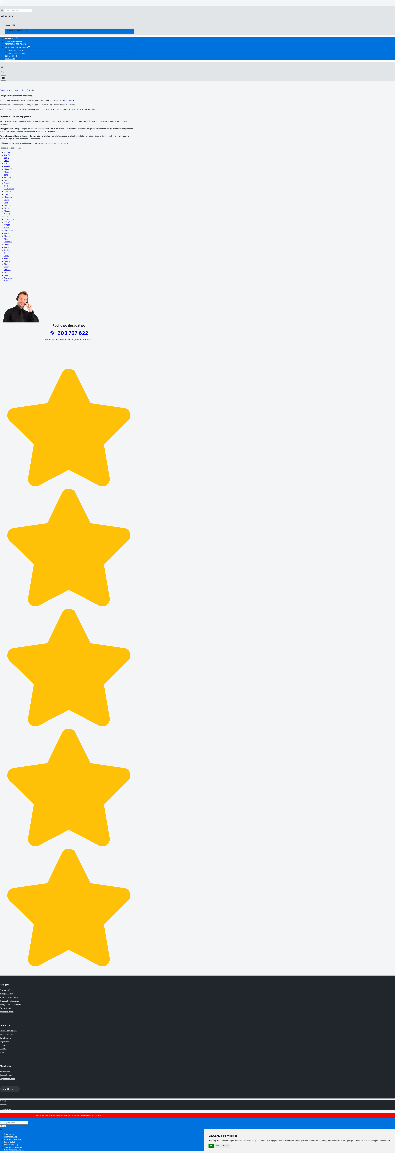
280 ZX (7, 158)
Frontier (7, 183)
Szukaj (3, 1126)
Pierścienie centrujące (16, 44)
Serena (7, 261)
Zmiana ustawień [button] (222, 1146)
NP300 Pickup (10, 219)
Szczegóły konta (6, 1075)
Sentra (7, 259)
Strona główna (6, 90)
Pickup (7, 236)
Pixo (6, 239)
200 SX (7, 155)
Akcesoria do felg (7, 1012)
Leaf (6, 203)
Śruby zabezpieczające (16, 50)
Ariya (6, 175)
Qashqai (7, 250)
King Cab (8, 197)
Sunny (6, 267)
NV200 (7, 222)
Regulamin (4, 1042)
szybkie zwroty (10, 1089)
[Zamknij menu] (0, 1119)
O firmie (3, 1049)
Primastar (8, 242)
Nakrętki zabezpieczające (17, 53)
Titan (6, 275)
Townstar (8, 278)
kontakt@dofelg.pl (89, 109)
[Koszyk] (2, 73)
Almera (7, 166)
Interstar (7, 191)
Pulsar (6, 247)
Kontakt (3, 1045)
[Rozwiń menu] (3, 78)
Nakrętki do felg (13, 41)
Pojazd (16, 90)
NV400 (7, 228)
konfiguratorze (68, 100)
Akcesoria (10, 59)
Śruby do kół (11, 39)
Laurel (6, 200)
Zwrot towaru (5, 1038)
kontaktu (64, 143)
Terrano (7, 270)
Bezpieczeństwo (6, 1034)
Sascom (8, 1109)
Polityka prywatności (8, 1031)
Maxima (7, 205)
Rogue (6, 256)
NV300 (7, 225)
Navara (7, 214)
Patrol (6, 233)
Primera (7, 245)
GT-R (6, 186)
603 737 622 (51, 109)
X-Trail (6, 281)
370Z (6, 163)
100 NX (7, 152)
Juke (6, 194)
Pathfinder (8, 231)
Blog (2, 1052)
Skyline (7, 264)
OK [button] (211, 1146)
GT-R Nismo (9, 189)
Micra (6, 208)
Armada (7, 177)
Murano (7, 211)
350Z (6, 161)
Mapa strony (3, 1104)
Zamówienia (5, 1071)
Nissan (24, 90)
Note (6, 217)
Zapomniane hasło (7, 1079)
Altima (6, 172)
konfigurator (77, 121)
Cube (6, 180)
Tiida (6, 272)
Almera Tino (9, 169)
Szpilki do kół (12, 56)
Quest (6, 253)
